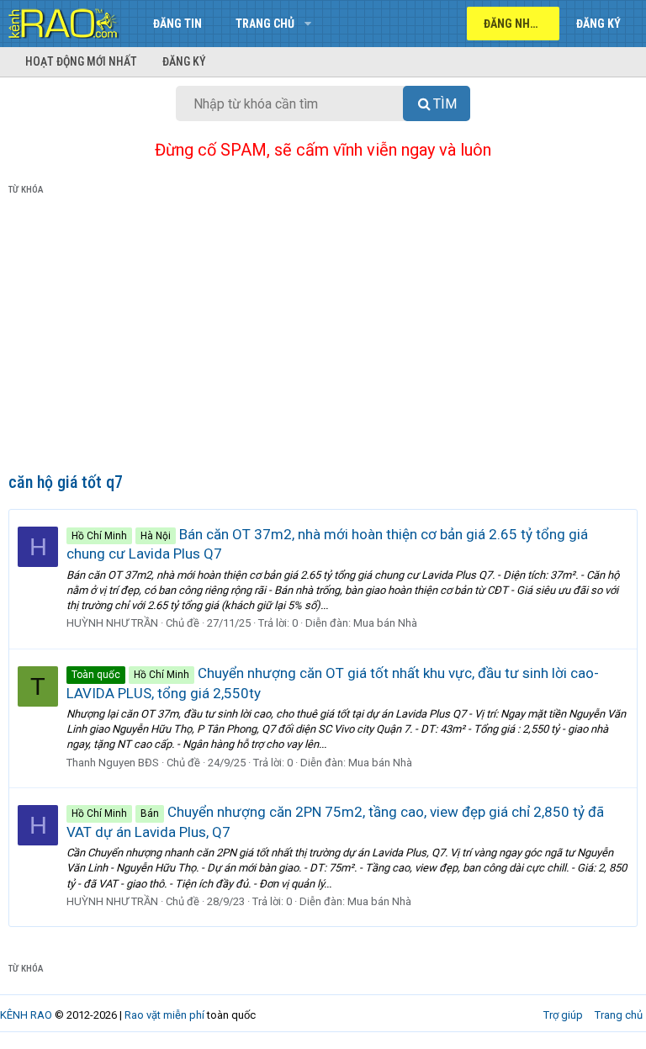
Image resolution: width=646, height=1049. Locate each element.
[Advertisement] (323, 337)
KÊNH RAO (26, 1015)
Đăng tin (177, 23)
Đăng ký (184, 61)
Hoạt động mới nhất (81, 61)
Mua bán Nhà (385, 623)
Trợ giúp (563, 1015)
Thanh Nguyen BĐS (112, 762)
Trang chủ (265, 23)
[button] (307, 23)
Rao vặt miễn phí (164, 1015)
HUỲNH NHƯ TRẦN (112, 623)
